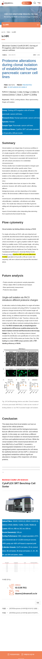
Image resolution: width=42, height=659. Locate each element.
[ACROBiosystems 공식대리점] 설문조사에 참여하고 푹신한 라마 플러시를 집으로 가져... (24, 613)
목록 (38, 603)
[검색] (35, 3)
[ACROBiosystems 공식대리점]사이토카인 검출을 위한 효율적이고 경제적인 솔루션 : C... (24, 608)
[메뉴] (39, 3)
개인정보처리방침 (14, 654)
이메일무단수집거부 (29, 654)
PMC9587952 (27, 85)
